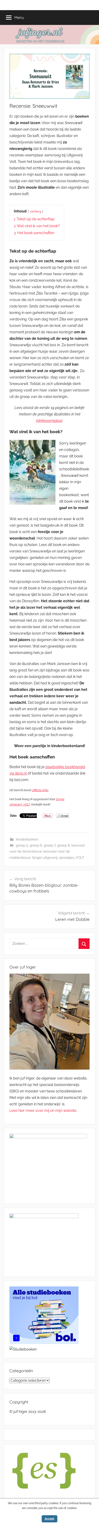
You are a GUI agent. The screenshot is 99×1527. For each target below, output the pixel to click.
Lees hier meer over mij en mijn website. (43, 1110)
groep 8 (63, 845)
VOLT (80, 858)
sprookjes (66, 858)
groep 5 (22, 845)
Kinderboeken (27, 839)
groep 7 (50, 845)
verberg (35, 211)
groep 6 (36, 845)
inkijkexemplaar (49, 420)
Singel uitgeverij (44, 858)
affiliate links (40, 790)
